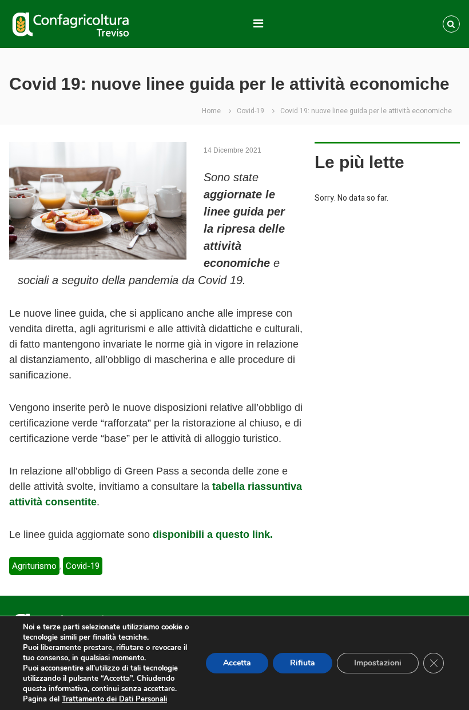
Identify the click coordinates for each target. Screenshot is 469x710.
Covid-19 (250, 111)
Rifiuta (302, 662)
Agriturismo (34, 566)
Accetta (237, 662)
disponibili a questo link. (213, 534)
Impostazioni (378, 662)
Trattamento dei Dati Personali (114, 699)
